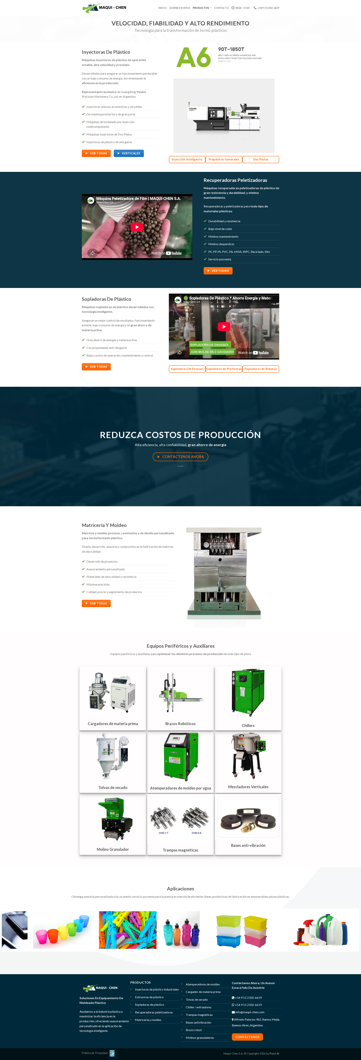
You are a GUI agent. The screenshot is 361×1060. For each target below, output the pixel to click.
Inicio (162, 7)
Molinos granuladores (200, 1037)
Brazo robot (194, 1030)
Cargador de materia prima (203, 992)
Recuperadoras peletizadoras (154, 1012)
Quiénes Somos (179, 7)
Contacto (221, 7)
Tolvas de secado (197, 999)
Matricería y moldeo (148, 1019)
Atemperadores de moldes (203, 984)
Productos (201, 7)
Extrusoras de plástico (149, 997)
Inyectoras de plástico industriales (157, 989)
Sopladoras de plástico (149, 1004)
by (272, 1053)
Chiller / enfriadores (198, 1007)
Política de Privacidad (94, 1053)
